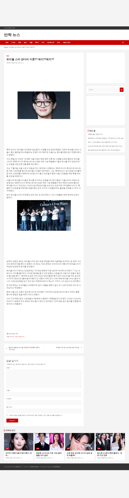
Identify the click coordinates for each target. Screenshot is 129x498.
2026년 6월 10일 (41, 458)
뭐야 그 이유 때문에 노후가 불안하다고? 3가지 (102, 142)
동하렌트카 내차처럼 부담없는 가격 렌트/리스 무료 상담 (105, 138)
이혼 (15, 336)
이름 (8, 390)
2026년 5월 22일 (102, 458)
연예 (6, 42)
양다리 (12, 336)
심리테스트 (50, 42)
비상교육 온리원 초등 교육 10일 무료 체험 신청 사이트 (105, 146)
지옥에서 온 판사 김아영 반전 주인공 (67, 347)
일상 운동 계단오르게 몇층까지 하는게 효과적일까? (104, 150)
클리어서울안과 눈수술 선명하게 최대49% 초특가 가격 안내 (24, 348)
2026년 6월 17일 (10, 458)
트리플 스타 (21, 336)
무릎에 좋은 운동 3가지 (95, 134)
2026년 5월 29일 (71, 458)
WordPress (56, 467)
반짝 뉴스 (12, 35)
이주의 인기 (10, 430)
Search (122, 90)
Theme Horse (34, 467)
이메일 (9, 399)
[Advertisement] (56, 13)
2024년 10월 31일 (11, 63)
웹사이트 (9, 407)
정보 (25, 42)
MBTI (37, 42)
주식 (43, 42)
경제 (19, 42)
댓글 (8, 368)
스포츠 (13, 42)
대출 (31, 42)
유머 (58, 42)
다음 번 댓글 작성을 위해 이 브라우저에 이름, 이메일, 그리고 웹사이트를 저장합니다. (35, 415)
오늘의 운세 (66, 42)
